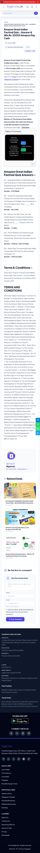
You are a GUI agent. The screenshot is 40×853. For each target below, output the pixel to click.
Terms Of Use (7, 828)
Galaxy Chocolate (11, 692)
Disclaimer (5, 835)
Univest (29, 640)
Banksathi (10, 642)
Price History (6, 773)
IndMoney (17, 642)
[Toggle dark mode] (28, 7)
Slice (6, 667)
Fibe (3, 667)
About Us (5, 817)
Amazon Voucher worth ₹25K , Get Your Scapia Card (19, 1)
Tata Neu (4, 640)
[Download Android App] (38, 428)
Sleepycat (30, 678)
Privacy (4, 832)
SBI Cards (11, 640)
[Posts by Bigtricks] (11, 456)
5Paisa (24, 640)
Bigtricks (10, 466)
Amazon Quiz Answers (15, 47)
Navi (19, 640)
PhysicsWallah (18, 650)
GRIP (19, 672)
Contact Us (6, 821)
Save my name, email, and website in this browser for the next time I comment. (19, 612)
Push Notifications (8, 801)
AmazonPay (16, 656)
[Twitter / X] (17, 733)
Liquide (32, 642)
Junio (22, 642)
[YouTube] (24, 759)
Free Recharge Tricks (9, 784)
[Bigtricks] (20, 746)
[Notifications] (32, 7)
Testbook (5, 650)
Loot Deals (6, 770)
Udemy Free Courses (15, 690)
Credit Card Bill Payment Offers (22, 704)
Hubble (4, 680)
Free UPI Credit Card (31, 706)
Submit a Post (7, 793)
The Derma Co (14, 678)
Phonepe (4, 656)
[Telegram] (28, 733)
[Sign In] (36, 7)
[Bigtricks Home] (15, 7)
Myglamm (5, 690)
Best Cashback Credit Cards (11, 701)
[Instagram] (23, 733)
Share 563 (31, 51)
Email (8, 600)
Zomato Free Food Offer (16, 706)
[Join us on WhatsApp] (38, 424)
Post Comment (16, 619)
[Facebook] (11, 733)
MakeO (9, 680)
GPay (10, 656)
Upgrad (11, 650)
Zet (16, 640)
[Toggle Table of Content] (32, 164)
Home (6, 22)
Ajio (36, 678)
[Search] (36, 13)
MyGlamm (23, 678)
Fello (8, 672)
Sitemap (5, 808)
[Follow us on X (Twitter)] (38, 433)
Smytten (4, 706)
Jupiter (4, 645)
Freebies (5, 780)
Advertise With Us (8, 825)
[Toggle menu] (3, 7)
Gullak (4, 642)
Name (8, 592)
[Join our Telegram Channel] (38, 420)
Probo (27, 642)
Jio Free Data (27, 690)
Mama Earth (5, 678)
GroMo (34, 640)
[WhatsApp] (8, 759)
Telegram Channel (11, 79)
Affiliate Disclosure (9, 804)
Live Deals (5, 777)
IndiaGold (13, 672)
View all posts (22, 469)
